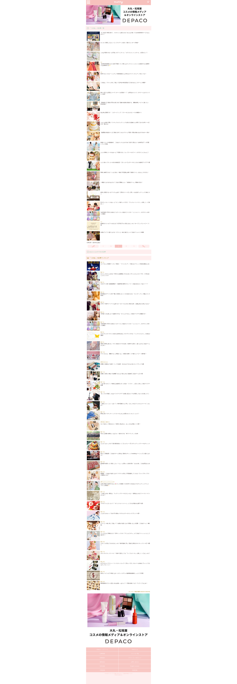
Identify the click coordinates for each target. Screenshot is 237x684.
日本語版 (102, 666)
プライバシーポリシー (134, 657)
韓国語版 (134, 670)
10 (111, 246)
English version (134, 666)
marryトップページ (102, 649)
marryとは (135, 649)
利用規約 (102, 657)
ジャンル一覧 (135, 653)
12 (126, 246)
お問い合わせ (135, 662)
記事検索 (102, 653)
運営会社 (102, 662)
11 (118, 246)
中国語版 (102, 670)
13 (134, 246)
